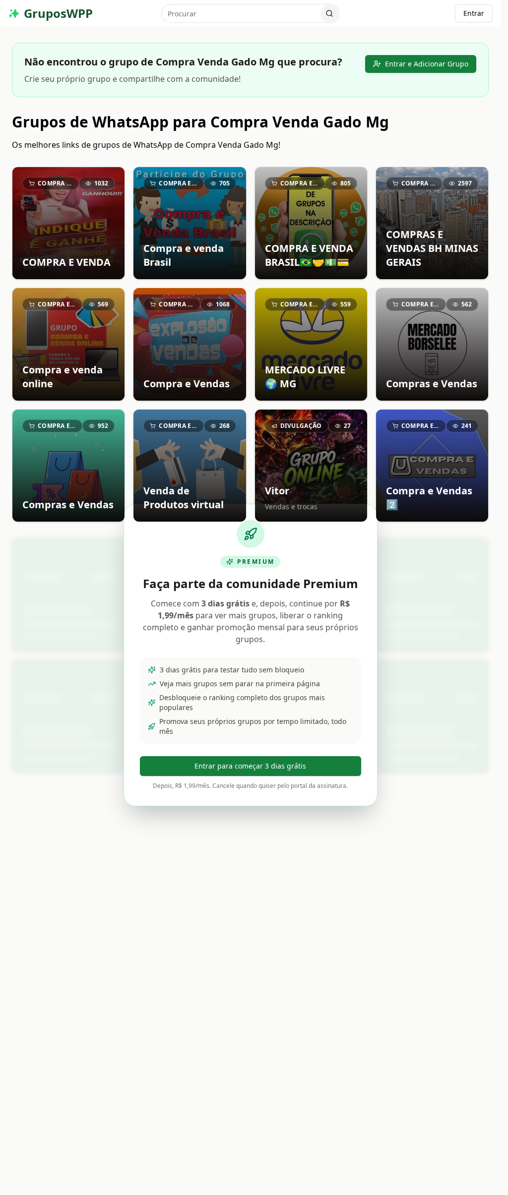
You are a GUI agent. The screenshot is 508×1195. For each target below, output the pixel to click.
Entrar (473, 13)
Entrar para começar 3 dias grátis (250, 766)
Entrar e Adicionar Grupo (426, 63)
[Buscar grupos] (329, 13)
